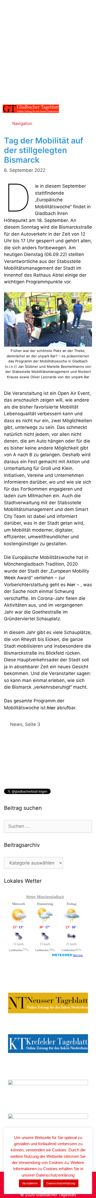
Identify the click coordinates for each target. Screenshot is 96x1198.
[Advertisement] (48, 51)
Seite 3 (32, 724)
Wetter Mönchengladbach (45, 897)
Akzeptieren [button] (30, 1183)
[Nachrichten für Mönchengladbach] (31, 109)
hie (70, 584)
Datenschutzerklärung (60, 1183)
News (16, 724)
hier (50, 707)
